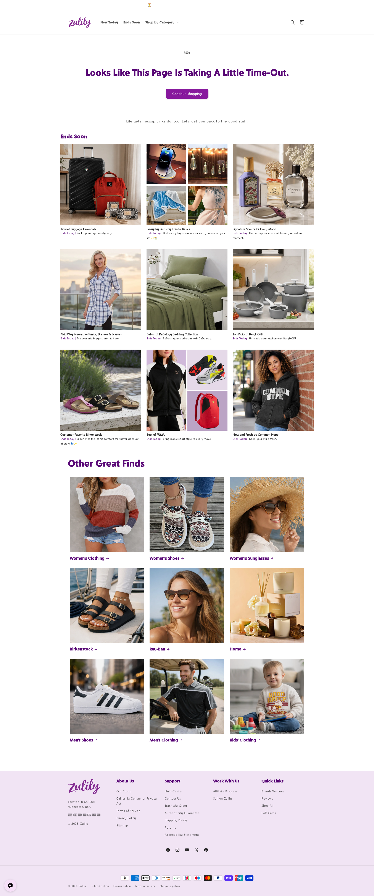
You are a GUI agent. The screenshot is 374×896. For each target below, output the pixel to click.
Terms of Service (128, 811)
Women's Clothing (87, 558)
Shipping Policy (176, 820)
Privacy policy (122, 885)
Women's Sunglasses (249, 558)
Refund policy (100, 885)
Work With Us (226, 781)
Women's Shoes (164, 558)
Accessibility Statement (182, 834)
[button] (162, 22)
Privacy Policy (126, 818)
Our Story (123, 791)
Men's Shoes (81, 740)
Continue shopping (187, 94)
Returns (170, 827)
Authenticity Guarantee (182, 813)
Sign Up (299, 5)
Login (285, 5)
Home (235, 649)
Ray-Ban (157, 649)
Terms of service (145, 885)
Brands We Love (272, 791)
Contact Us (173, 798)
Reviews (267, 798)
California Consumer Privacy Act (136, 801)
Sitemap (122, 825)
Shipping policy (170, 885)
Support (172, 781)
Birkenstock (81, 649)
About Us (125, 781)
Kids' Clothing (243, 740)
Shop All (267, 806)
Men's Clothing (164, 740)
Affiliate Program (225, 791)
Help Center (174, 791)
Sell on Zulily (222, 798)
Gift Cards (268, 813)
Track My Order (176, 806)
